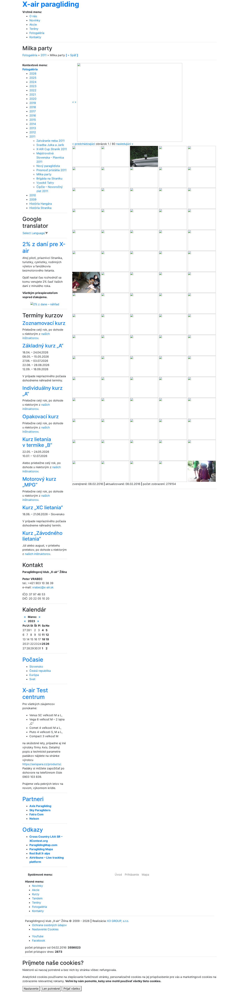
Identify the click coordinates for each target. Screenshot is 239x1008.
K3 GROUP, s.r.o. (118, 921)
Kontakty (35, 37)
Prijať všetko (72, 988)
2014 (32, 124)
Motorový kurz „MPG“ (39, 482)
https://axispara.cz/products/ (41, 764)
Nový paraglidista (48, 166)
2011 (44, 55)
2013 (32, 128)
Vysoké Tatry (45, 182)
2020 (32, 98)
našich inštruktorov (37, 554)
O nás (33, 16)
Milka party (43, 174)
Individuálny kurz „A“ (42, 391)
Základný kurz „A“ (42, 346)
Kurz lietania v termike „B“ (37, 442)
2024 (32, 82)
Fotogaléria (36, 33)
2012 (32, 132)
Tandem (37, 898)
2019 (32, 103)
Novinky (34, 20)
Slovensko (36, 666)
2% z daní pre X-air (43, 247)
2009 (32, 199)
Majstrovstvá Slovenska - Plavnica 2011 (50, 157)
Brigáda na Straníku (49, 178)
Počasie (32, 659)
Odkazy (32, 829)
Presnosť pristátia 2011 (51, 170)
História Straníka (40, 208)
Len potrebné (51, 988)
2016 (32, 115)
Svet (32, 679)
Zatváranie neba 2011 (50, 140)
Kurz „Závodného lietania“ (42, 536)
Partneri (33, 799)
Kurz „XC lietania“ (42, 507)
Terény (33, 28)
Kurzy (35, 894)
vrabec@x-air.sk (43, 587)
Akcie (33, 24)
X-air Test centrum (35, 693)
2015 (32, 119)
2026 (32, 73)
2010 (32, 195)
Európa (34, 675)
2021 (32, 94)
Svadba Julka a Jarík (50, 145)
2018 (32, 107)
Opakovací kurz (40, 417)
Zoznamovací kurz (43, 323)
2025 (32, 77)
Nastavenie (31, 988)
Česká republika (40, 670)
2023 (32, 86)
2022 (32, 90)
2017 (32, 111)
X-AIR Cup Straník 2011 (51, 149)
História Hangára (40, 203)
